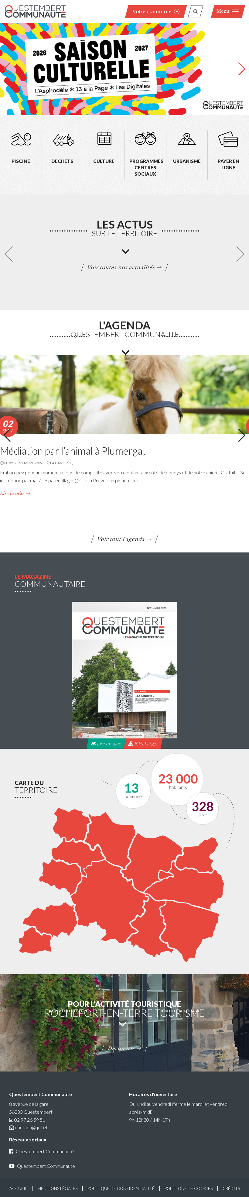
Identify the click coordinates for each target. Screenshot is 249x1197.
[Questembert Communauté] (35, 11)
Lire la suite (12, 493)
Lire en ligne (109, 743)
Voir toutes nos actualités (121, 267)
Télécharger (145, 743)
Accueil (18, 1188)
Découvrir (121, 1048)
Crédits (231, 1188)
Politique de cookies (189, 1188)
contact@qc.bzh (32, 1127)
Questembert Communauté (45, 1151)
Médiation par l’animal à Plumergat (73, 451)
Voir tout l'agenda (121, 539)
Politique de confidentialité (121, 1188)
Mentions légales (57, 1188)
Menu (223, 11)
